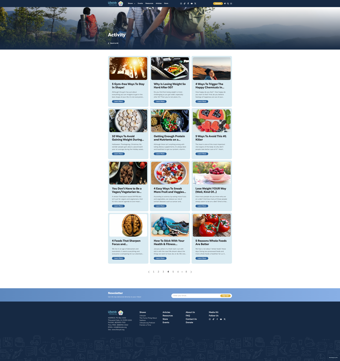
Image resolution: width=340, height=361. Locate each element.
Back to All (114, 43)
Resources (149, 3)
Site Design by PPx (333, 357)
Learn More (118, 101)
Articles (159, 3)
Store (166, 3)
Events (140, 3)
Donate (218, 3)
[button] (228, 3)
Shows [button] (130, 3)
